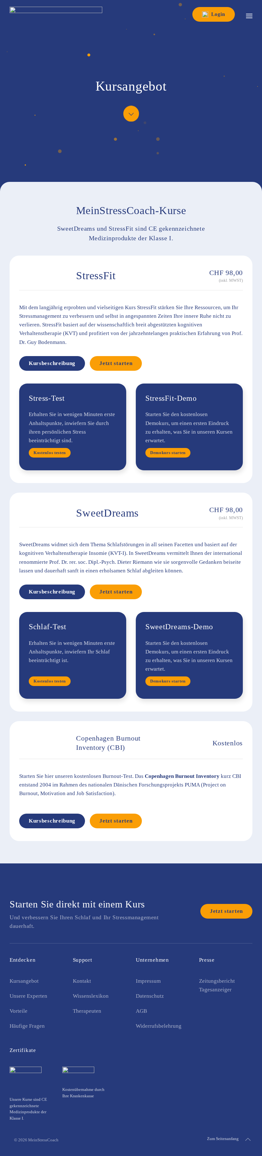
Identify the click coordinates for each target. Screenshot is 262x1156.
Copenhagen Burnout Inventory (182, 776)
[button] (249, 16)
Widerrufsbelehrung (158, 1026)
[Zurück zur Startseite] (56, 13)
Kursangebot (24, 981)
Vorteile (18, 1011)
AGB (141, 1011)
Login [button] (218, 14)
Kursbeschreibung (52, 363)
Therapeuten (87, 1011)
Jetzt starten (115, 363)
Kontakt (82, 981)
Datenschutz (150, 996)
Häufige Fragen (27, 1026)
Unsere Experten (28, 996)
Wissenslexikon (91, 996)
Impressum (148, 981)
